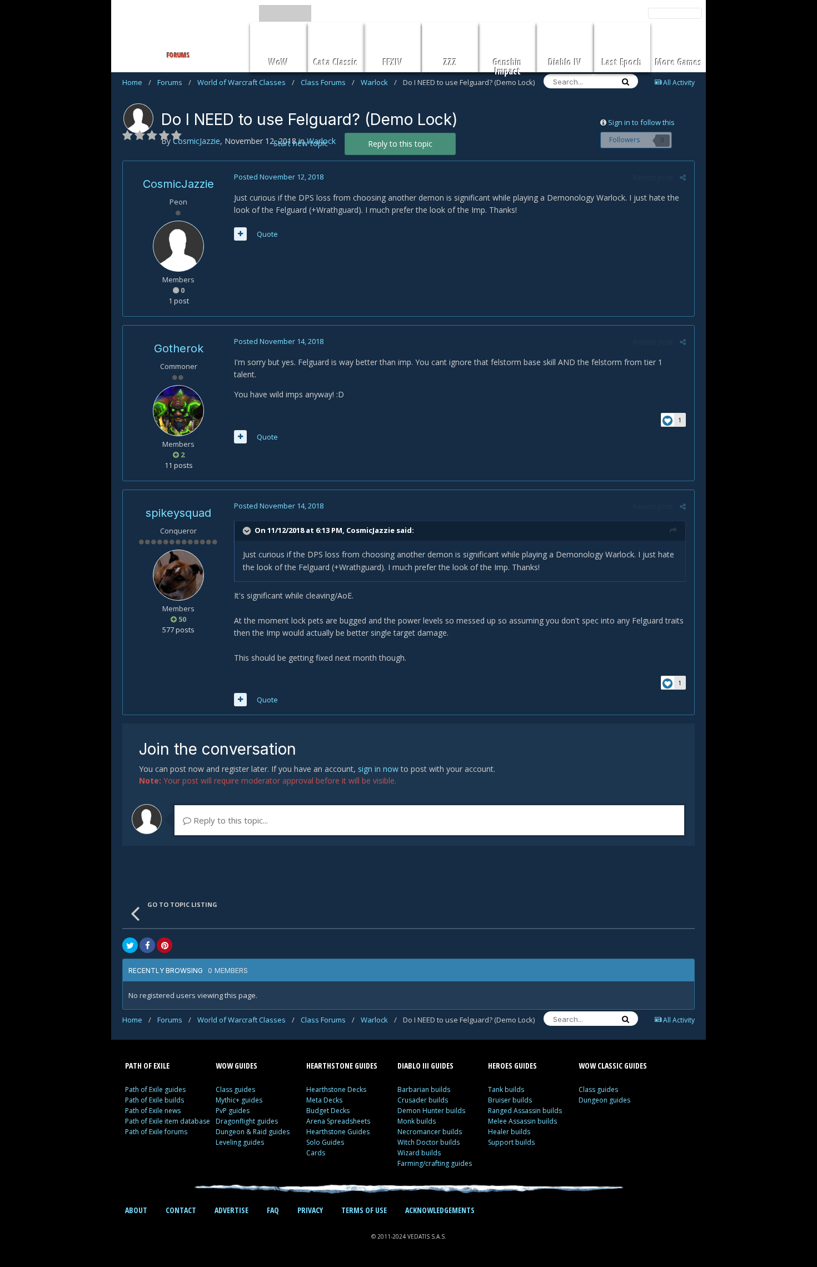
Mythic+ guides (239, 1100)
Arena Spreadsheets (338, 1121)
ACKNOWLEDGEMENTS (440, 1210)
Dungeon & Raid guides (253, 1131)
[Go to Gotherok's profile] (178, 410)
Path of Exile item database (167, 1121)
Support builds (511, 1142)
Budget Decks (328, 1110)
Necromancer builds (429, 1131)
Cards (315, 1153)
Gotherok (178, 348)
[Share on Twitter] (130, 945)
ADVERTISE (231, 1210)
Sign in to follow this (641, 122)
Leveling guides (240, 1142)
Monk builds (416, 1121)
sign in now (378, 769)
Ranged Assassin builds (525, 1110)
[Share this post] (683, 177)
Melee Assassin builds (522, 1121)
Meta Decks (324, 1100)
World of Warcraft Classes (246, 82)
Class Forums (328, 82)
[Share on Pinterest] (164, 945)
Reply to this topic (400, 143)
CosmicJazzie (178, 184)
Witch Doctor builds (428, 1142)
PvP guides (233, 1110)
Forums (174, 82)
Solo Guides (325, 1142)
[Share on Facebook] (147, 945)
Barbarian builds (423, 1089)
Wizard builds (419, 1153)
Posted (278, 177)
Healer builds (509, 1131)
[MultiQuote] (240, 234)
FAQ (273, 1210)
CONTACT (181, 1210)
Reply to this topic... (229, 820)
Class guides (235, 1089)
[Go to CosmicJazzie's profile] (138, 118)
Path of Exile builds (154, 1100)
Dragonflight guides (247, 1121)
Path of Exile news (153, 1110)
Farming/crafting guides (434, 1163)
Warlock (379, 82)
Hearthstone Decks (336, 1089)
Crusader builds (422, 1100)
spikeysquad (178, 513)
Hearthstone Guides (338, 1131)
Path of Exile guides (155, 1089)
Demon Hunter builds (431, 1110)
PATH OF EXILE (147, 1065)
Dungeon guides (604, 1100)
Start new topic (300, 143)
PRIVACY (310, 1210)
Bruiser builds (510, 1100)
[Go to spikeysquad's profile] (178, 575)
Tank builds (506, 1089)
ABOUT (136, 1210)
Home (136, 82)
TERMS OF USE (364, 1210)
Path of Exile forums (156, 1131)
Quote (267, 234)
